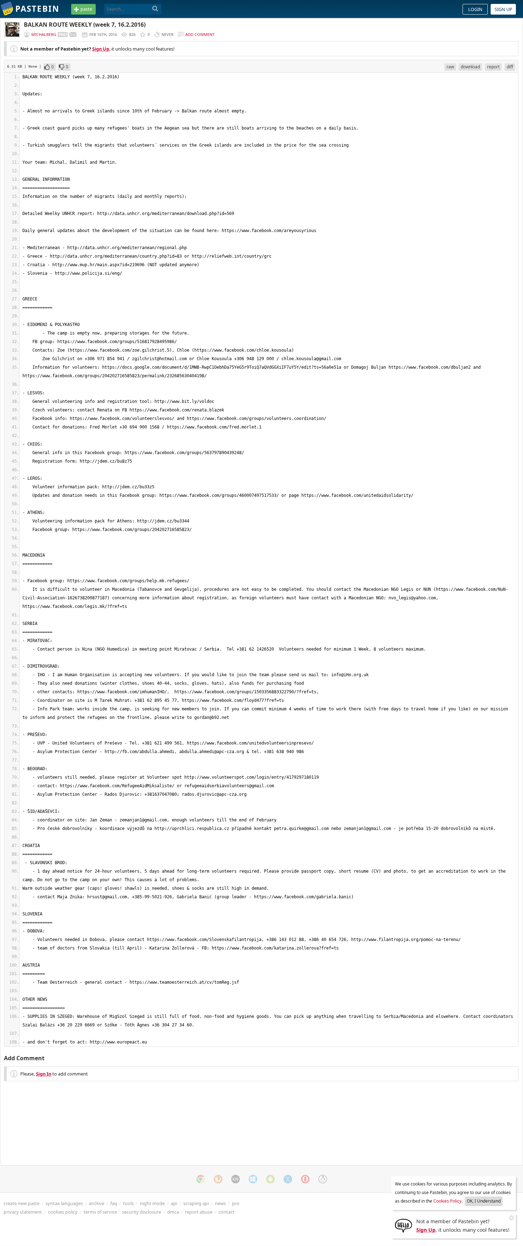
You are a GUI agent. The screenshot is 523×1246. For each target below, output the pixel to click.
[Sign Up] (403, 1225)
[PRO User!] (63, 34)
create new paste (21, 1203)
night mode (152, 1203)
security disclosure (141, 1212)
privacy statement (23, 1212)
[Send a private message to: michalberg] (72, 34)
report (493, 67)
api (174, 1203)
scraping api (196, 1203)
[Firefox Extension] (218, 1179)
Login (475, 9)
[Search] (155, 9)
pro (235, 1203)
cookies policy (63, 1212)
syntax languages (64, 1203)
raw (450, 67)
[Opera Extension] (305, 1179)
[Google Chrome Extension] (200, 1179)
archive (96, 1203)
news (220, 1203)
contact (226, 1212)
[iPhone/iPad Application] (235, 1179)
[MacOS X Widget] (288, 1179)
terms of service (100, 1212)
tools (128, 1203)
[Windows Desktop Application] (253, 1179)
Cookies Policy (447, 1201)
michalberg (43, 34)
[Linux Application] (322, 1179)
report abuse (198, 1212)
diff (510, 67)
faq (113, 1203)
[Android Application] (270, 1179)
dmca (173, 1212)
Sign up (503, 9)
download (470, 67)
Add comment (200, 34)
